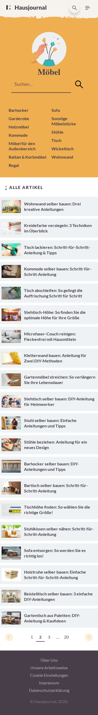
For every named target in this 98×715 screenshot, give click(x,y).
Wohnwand (62, 156)
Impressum (49, 682)
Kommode (18, 135)
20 (66, 636)
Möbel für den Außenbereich (22, 146)
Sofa (55, 110)
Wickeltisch (62, 148)
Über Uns (49, 660)
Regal (14, 165)
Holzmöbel (19, 126)
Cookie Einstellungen (49, 675)
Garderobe (19, 118)
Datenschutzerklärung (49, 690)
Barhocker (18, 110)
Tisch (56, 140)
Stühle (57, 131)
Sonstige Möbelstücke (63, 121)
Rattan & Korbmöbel (27, 156)
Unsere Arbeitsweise (49, 667)
